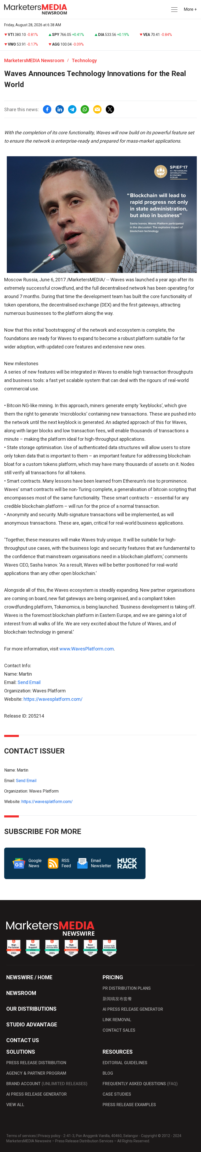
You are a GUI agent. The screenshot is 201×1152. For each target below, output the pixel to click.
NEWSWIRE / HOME (29, 977)
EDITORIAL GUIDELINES (125, 1062)
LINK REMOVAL (117, 1019)
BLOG (108, 1073)
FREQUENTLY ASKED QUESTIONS (140, 1083)
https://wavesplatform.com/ (53, 699)
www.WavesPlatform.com (86, 649)
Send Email (29, 682)
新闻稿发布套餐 (117, 998)
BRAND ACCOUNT (46, 1083)
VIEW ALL (15, 1104)
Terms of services (21, 1136)
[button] (173, 9)
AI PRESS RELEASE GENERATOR (133, 1009)
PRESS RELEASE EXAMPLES (129, 1104)
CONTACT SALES (119, 1030)
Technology (84, 60)
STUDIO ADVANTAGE (31, 1024)
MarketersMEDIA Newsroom (34, 60)
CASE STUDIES (117, 1094)
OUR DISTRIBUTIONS (31, 1009)
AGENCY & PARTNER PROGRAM (36, 1073)
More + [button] (190, 9)
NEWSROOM (21, 993)
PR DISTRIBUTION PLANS (127, 988)
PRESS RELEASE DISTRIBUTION (36, 1062)
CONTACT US (22, 1040)
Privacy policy (49, 1136)
